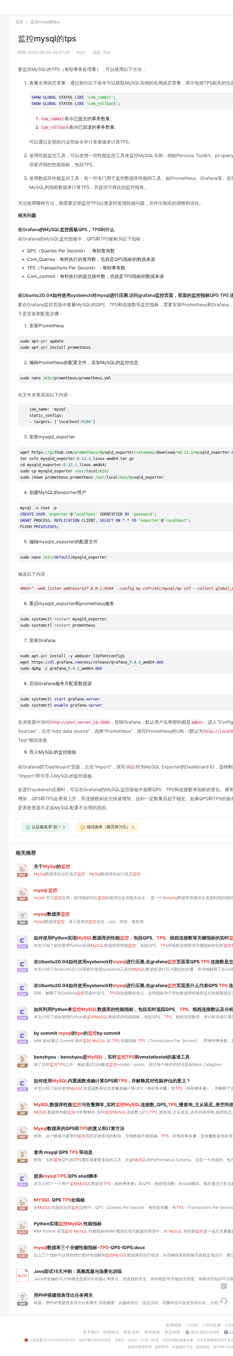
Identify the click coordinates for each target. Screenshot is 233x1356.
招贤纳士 (111, 1332)
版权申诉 (162, 1347)
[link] (19, 22)
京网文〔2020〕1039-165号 (137, 1340)
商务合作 (132, 1332)
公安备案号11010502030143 (52, 1340)
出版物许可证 (182, 1347)
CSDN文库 (211, 1325)
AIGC (81, 52)
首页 (19, 22)
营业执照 (203, 1347)
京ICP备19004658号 (95, 1340)
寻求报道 (152, 1332)
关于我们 (91, 1332)
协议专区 (172, 1332)
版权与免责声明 (140, 1347)
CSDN (192, 1325)
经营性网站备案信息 (178, 1340)
